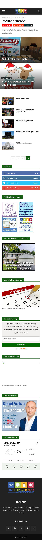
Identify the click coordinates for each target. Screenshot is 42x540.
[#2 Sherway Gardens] (8, 146)
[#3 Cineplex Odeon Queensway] (8, 135)
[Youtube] (33, 528)
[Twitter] (27, 528)
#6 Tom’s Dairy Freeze (24, 121)
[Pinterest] (21, 528)
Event (27, 25)
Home (4, 17)
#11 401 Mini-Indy (23, 98)
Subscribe (34, 188)
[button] (38, 11)
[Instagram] (14, 528)
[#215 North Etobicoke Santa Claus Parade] (21, 81)
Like (36, 173)
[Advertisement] (21, 4)
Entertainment (18, 25)
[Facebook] (8, 528)
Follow (35, 178)
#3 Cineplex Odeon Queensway (27, 132)
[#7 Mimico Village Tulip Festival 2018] (8, 112)
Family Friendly (13, 17)
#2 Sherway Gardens (24, 143)
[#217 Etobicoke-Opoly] (21, 55)
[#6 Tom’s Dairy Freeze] (8, 123)
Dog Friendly (7, 25)
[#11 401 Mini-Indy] (8, 101)
